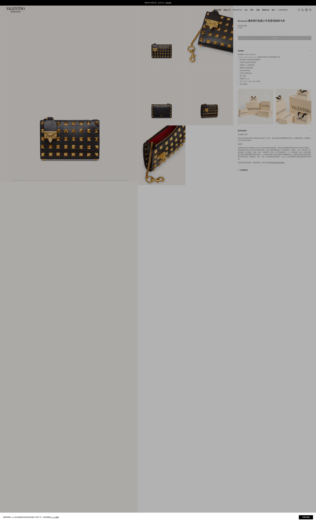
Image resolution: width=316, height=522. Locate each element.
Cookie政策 (55, 517)
